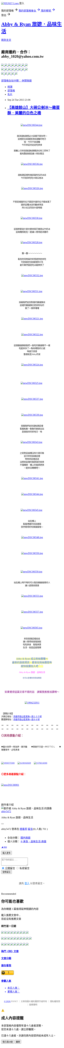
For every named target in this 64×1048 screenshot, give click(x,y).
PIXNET (14, 1001)
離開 (18, 1042)
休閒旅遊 (27, 80)
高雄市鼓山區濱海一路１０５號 (27, 716)
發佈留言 (6, 872)
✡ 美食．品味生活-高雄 (33, 841)
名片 (9, 94)
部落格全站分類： (11, 80)
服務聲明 (33, 1004)
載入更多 (6, 853)
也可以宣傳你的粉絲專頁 (32, 678)
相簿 (9, 87)
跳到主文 (6, 40)
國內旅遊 (25, 837)
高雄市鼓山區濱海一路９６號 (26, 719)
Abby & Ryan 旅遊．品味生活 (32, 672)
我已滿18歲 (7, 1042)
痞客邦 (23, 829)
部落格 (11, 90)
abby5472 (6, 811)
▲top (4, 847)
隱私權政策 (55, 1001)
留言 (30, 829)
